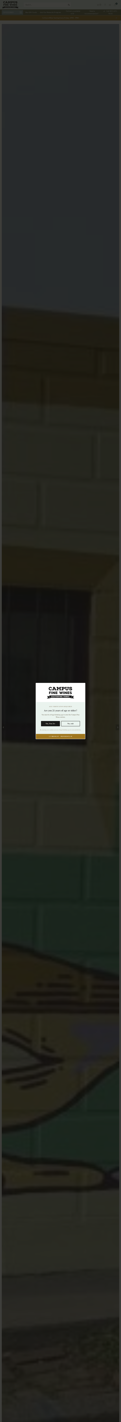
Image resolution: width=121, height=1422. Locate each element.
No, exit (70, 723)
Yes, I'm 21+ (50, 723)
